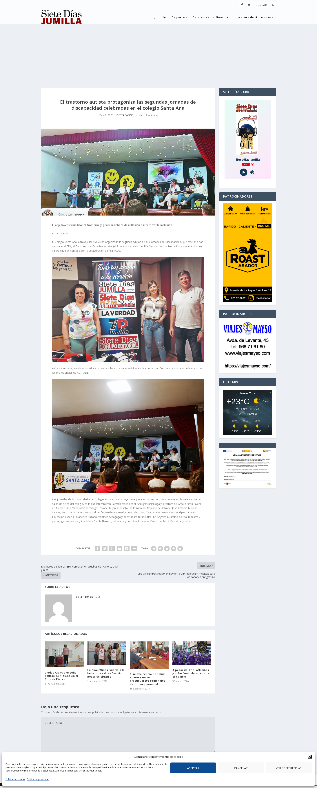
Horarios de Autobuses (253, 17)
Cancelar (241, 768)
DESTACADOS (124, 115)
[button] (309, 757)
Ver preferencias (288, 768)
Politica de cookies (15, 779)
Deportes (179, 17)
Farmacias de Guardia (211, 17)
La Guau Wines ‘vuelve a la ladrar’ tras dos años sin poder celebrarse (106, 673)
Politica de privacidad (38, 779)
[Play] (243, 172)
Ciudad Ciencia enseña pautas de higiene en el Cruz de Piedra (61, 676)
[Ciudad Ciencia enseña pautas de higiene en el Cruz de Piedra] (64, 654)
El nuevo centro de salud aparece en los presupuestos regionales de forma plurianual (147, 679)
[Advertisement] (158, 53)
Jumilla (160, 17)
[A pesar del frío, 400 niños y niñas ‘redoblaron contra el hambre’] (191, 653)
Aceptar (193, 768)
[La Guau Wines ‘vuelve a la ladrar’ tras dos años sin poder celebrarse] (106, 653)
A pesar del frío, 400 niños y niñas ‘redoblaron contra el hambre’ (190, 673)
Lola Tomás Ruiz (88, 597)
